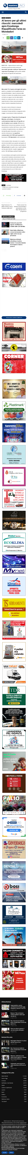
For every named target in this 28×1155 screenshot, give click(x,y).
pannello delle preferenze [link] (7, 1147)
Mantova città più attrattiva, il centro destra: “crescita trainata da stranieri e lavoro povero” (18, 243)
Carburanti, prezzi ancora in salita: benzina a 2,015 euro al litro (18, 1065)
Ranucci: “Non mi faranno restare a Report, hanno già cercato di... (18, 1014)
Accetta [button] (4, 1152)
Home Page (8, 17)
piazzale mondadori (6, 188)
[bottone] (14, 317)
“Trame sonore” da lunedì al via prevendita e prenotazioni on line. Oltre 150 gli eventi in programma (20, 208)
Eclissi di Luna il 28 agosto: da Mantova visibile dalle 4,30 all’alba (17, 224)
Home (3, 15)
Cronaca (8, 15)
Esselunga (8, 185)
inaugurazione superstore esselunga (10, 187)
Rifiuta (11, 1152)
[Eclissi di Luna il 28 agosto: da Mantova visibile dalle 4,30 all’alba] (5, 224)
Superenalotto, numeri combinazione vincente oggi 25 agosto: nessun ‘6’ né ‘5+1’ (18, 1007)
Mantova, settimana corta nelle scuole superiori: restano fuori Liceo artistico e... (18, 1057)
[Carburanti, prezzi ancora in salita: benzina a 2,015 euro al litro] (5, 1065)
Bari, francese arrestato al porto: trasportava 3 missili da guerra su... (18, 1022)
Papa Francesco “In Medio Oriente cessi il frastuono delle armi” (7, 206)
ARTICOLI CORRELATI (8, 216)
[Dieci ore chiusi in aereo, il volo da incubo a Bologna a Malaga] (5, 1030)
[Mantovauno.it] (14, 5)
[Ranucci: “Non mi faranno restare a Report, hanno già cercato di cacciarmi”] (5, 1015)
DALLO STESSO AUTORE (9, 219)
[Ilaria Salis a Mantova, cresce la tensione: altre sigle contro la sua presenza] (5, 232)
